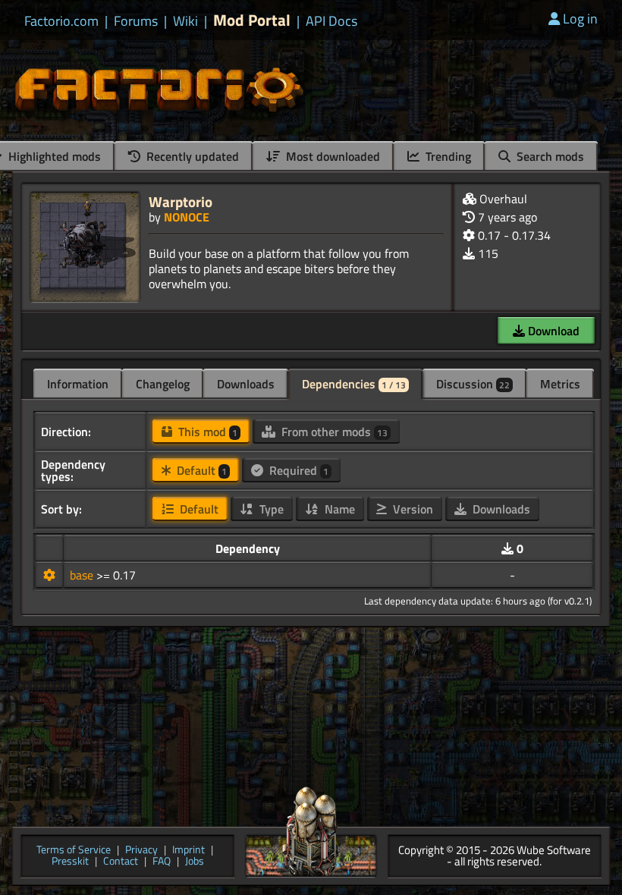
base (83, 575)
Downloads (246, 384)
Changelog (163, 384)
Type (270, 509)
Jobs (194, 862)
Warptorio (180, 201)
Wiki (185, 21)
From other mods (333, 431)
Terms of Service (73, 850)
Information (77, 384)
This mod (206, 431)
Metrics (560, 384)
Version (411, 509)
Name (338, 509)
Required (297, 470)
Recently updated (191, 156)
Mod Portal (252, 20)
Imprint (188, 850)
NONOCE (186, 217)
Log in (580, 18)
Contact (120, 862)
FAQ (161, 862)
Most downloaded (331, 156)
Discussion (473, 384)
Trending (447, 156)
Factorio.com (61, 21)
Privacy (141, 850)
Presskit (70, 862)
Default (200, 470)
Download (552, 331)
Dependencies (354, 384)
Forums (136, 21)
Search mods (549, 156)
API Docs (331, 21)
